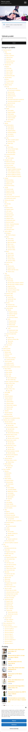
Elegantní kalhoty (11, 130)
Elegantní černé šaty (11, 551)
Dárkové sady (8, 352)
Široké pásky (10, 484)
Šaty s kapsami (9, 619)
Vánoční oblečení (9, 412)
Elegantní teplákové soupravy (14, 169)
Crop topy (8, 277)
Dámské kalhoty (9, 125)
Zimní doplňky (9, 508)
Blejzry (7, 66)
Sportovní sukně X (9, 643)
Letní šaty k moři (10, 562)
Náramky (8, 475)
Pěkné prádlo (5, 2)
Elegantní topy (9, 295)
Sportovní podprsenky (11, 334)
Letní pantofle (11, 519)
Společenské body (10, 61)
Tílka (7, 335)
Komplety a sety (8, 160)
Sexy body (8, 59)
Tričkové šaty (9, 621)
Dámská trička (9, 279)
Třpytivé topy (9, 409)
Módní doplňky (8, 464)
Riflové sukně (9, 216)
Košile (9, 319)
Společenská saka (10, 75)
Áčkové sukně (9, 207)
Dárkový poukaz (6, 348)
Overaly (6, 187)
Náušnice (8, 476)
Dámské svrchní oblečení (12, 454)
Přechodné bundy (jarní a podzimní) (16, 99)
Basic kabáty (9, 370)
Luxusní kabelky (11, 495)
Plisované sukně (10, 215)
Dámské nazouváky (10, 515)
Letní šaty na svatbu (11, 595)
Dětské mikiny (11, 462)
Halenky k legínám (13, 313)
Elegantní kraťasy (10, 182)
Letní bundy (10, 97)
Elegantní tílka (11, 337)
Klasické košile (12, 323)
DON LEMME (7, 392)
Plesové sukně (9, 213)
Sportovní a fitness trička (13, 290)
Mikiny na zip (10, 244)
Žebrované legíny (11, 152)
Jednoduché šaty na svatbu (12, 592)
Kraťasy (6, 178)
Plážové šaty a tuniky (11, 568)
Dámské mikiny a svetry (11, 434)
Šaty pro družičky (10, 597)
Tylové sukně (9, 227)
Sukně (6, 205)
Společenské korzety (12, 306)
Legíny (7, 145)
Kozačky (8, 524)
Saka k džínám (9, 72)
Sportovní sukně (10, 222)
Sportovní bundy (11, 103)
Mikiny (7, 237)
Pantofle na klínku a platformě (14, 520)
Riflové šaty (7, 579)
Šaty (6, 202)
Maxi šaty (7, 572)
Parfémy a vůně (8, 354)
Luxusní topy (10, 297)
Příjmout (14, 720)
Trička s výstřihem (12, 291)
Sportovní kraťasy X (9, 632)
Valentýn (7, 410)
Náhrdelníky (8, 473)
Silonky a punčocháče (11, 506)
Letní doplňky (9, 502)
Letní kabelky (10, 493)
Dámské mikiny (11, 436)
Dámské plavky (8, 77)
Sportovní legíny (11, 150)
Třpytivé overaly (9, 403)
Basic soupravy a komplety (12, 381)
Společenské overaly (11, 198)
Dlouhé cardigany (12, 235)
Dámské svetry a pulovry (13, 438)
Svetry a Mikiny (8, 231)
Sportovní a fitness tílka (13, 339)
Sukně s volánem (10, 226)
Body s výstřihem (10, 55)
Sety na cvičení (9, 165)
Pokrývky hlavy (9, 465)
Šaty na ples (7, 581)
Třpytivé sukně (9, 407)
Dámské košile (11, 429)
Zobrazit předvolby (14, 728)
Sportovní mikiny (11, 249)
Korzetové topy (11, 304)
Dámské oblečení (7, 50)
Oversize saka (9, 70)
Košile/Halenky (9, 308)
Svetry (7, 264)
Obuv (6, 509)
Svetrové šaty (9, 262)
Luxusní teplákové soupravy (14, 172)
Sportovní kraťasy (10, 185)
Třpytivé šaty (9, 610)
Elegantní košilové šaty (11, 557)
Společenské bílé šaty (11, 548)
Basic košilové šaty (12, 377)
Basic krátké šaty (12, 379)
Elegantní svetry (11, 268)
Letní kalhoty (10, 134)
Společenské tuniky (13, 330)
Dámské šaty (11, 442)
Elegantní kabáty (11, 112)
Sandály (8, 530)
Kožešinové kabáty (12, 116)
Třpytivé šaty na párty (13, 614)
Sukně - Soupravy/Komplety (12, 224)
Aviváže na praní (10, 363)
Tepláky (8, 156)
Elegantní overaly (10, 191)
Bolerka (7, 275)
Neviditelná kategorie (8, 416)
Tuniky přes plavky (13, 332)
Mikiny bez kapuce (12, 242)
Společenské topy (12, 299)
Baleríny (8, 511)
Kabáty (7, 108)
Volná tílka (10, 343)
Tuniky (9, 328)
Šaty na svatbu (8, 588)
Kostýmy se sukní (10, 163)
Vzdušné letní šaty (10, 570)
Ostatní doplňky (9, 504)
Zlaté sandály (11, 535)
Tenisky (8, 537)
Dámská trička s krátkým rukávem (15, 284)
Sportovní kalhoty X (9, 630)
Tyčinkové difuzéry (10, 359)
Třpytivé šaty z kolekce (11, 405)
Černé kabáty (11, 110)
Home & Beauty (6, 350)
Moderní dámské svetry (13, 269)
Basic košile (10, 385)
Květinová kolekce (9, 396)
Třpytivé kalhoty (9, 401)
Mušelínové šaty (10, 566)
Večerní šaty (9, 616)
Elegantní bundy (11, 94)
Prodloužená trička (12, 288)
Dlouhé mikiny (11, 240)
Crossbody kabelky (12, 489)
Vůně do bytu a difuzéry (10, 357)
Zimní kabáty (10, 119)
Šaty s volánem (9, 608)
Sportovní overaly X (9, 638)
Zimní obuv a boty (10, 540)
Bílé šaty (7, 546)
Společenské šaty (9, 599)
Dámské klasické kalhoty (13, 432)
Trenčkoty (8, 121)
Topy (6, 273)
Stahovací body (9, 63)
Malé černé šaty (9, 553)
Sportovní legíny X (9, 634)
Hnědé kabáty (11, 114)
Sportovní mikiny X (9, 636)
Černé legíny (10, 147)
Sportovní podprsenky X (10, 639)
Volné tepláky (11, 158)
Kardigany (8, 233)
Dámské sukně (11, 443)
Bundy (7, 86)
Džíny (7, 138)
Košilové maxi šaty (10, 573)
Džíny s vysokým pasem (13, 139)
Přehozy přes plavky (9, 200)
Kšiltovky (10, 467)
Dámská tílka (10, 425)
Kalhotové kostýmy (10, 161)
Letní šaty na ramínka (11, 564)
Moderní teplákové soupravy (14, 174)
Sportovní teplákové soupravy (14, 176)
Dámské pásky (9, 482)
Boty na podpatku (10, 513)
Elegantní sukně (9, 209)
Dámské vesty (9, 105)
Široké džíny (10, 143)
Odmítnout (14, 724)
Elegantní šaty (9, 601)
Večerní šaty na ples (11, 586)
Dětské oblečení (8, 458)
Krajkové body (9, 57)
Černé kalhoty (11, 129)
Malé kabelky (10, 497)
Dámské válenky (10, 522)
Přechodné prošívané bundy (14, 101)
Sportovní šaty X (8, 641)
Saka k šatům (9, 74)
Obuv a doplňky (6, 469)
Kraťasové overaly (10, 193)
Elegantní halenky (13, 312)
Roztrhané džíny (11, 141)
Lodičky (8, 528)
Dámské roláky (9, 293)
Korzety (8, 302)
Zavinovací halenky (13, 317)
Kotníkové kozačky (12, 526)
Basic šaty (8, 376)
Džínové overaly (9, 189)
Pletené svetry (11, 271)
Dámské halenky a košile (12, 427)
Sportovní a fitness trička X (11, 627)
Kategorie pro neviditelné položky (12, 418)
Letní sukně (8, 211)
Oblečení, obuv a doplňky (9, 420)
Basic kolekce (8, 368)
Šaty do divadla (9, 606)
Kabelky (8, 486)
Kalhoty (6, 123)
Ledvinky (8, 500)
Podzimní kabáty (11, 117)
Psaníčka (10, 498)
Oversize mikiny (11, 247)
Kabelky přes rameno (12, 491)
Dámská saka (8, 64)
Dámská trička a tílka (11, 423)
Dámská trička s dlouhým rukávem (16, 282)
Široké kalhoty (11, 136)
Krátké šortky (9, 183)
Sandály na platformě (12, 533)
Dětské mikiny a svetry (11, 460)
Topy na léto (9, 345)
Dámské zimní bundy (12, 88)
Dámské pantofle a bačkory (12, 517)
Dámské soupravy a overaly (12, 451)
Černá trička (10, 280)
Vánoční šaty (9, 414)
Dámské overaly (11, 453)
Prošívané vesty (11, 107)
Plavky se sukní (9, 83)
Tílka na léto (10, 341)
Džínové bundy (11, 92)
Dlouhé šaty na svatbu (11, 590)
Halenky (9, 310)
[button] (26, 707)
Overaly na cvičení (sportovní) (13, 196)
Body (6, 52)
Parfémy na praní (10, 365)
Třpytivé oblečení (9, 398)
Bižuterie (7, 471)
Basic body (8, 53)
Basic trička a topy (10, 383)
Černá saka (8, 68)
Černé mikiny (10, 238)
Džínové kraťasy (9, 180)
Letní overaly (9, 194)
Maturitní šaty (9, 584)
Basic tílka (10, 387)
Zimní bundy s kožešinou (14, 90)
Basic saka (8, 374)
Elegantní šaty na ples (11, 583)
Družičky (7, 394)
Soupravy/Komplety (10, 154)
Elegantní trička (11, 286)
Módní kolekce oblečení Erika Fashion (11, 367)
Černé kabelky (11, 487)
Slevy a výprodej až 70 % (9, 623)
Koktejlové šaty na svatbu (12, 594)
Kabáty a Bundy (8, 84)
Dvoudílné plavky (10, 81)
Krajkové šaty (9, 605)
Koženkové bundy (12, 96)
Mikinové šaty (8, 577)
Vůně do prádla (8, 361)
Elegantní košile (12, 321)
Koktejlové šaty (9, 603)
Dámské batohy (9, 480)
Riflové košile (12, 324)
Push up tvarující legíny (13, 149)
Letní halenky (12, 315)
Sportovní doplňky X (9, 628)
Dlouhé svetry (11, 266)
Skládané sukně (9, 218)
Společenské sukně (10, 220)
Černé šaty (7, 550)
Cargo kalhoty (11, 127)
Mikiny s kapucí (11, 246)
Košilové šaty (8, 555)
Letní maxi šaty (9, 575)
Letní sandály (11, 531)
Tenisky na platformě (12, 539)
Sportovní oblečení (7, 625)
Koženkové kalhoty (12, 132)
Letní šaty (8, 204)
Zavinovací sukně (10, 229)
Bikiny (7, 79)
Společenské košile (13, 326)
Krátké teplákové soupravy (14, 171)
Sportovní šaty (8, 617)
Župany (6, 346)
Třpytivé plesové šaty (12, 612)
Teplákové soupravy (10, 167)
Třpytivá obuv (9, 400)
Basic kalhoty (9, 372)
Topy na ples (10, 301)
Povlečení (7, 356)
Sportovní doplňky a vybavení (11, 542)
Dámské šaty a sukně (11, 440)
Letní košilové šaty (10, 559)
